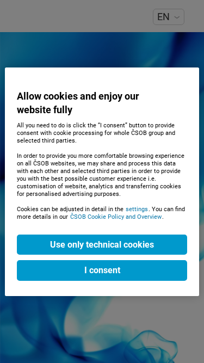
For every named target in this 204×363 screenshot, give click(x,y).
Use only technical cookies (102, 244)
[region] (102, 181)
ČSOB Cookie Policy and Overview (116, 216)
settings (137, 209)
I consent (102, 270)
